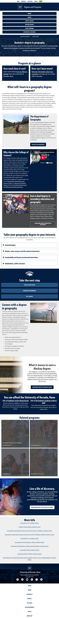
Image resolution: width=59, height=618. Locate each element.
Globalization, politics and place (15, 263)
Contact (29, 585)
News (18, 1)
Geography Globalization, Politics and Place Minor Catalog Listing (29, 546)
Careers (29, 590)
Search (35, 1)
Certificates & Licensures (29, 32)
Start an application (29, 285)
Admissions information (29, 291)
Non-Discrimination (29, 607)
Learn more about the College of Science (42, 507)
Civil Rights (29, 603)
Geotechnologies (10, 245)
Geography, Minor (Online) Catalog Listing (29, 554)
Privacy (29, 611)
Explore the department (38, 144)
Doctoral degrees (29, 24)
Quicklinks (30, 1)
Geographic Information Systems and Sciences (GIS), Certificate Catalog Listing (29, 531)
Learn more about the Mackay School (42, 387)
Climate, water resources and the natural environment (22, 251)
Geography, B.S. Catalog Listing (29, 538)
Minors (29, 17)
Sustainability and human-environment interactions (21, 257)
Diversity (29, 598)
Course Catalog (35, 36)
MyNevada (23, 1)
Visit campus (29, 296)
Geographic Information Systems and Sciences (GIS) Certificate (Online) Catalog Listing (29, 534)
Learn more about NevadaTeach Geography (42, 223)
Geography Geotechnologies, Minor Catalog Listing (29, 542)
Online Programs (29, 28)
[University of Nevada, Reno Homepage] (29, 568)
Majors (29, 13)
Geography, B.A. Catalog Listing (29, 523)
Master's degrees (29, 21)
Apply (40, 1)
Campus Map (29, 616)
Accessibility (29, 594)
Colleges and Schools (25, 36)
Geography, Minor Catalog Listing (29, 550)
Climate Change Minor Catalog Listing (29, 527)
